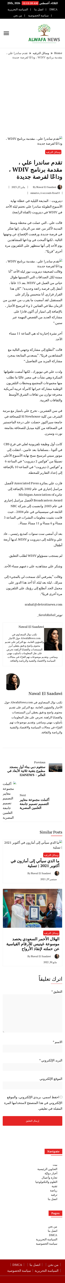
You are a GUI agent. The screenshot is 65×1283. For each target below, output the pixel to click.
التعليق (56, 991)
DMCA (53, 9)
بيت (55, 1165)
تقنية (54, 1186)
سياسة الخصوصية (38, 15)
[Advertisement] (32, 98)
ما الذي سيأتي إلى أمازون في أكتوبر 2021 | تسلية (35, 863)
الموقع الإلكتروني (51, 1078)
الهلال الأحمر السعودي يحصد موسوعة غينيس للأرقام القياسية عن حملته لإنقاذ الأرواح (32, 943)
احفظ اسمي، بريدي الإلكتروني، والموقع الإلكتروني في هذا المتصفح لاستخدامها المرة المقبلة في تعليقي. (33, 1103)
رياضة (53, 1190)
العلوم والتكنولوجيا (46, 1182)
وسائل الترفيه (53, 152)
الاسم (57, 1042)
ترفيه (54, 1195)
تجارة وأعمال (49, 1177)
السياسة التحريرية (18, 9)
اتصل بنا (38, 9)
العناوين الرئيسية (47, 1169)
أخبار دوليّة (51, 1173)
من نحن (17, 15)
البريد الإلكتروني (50, 1060)
